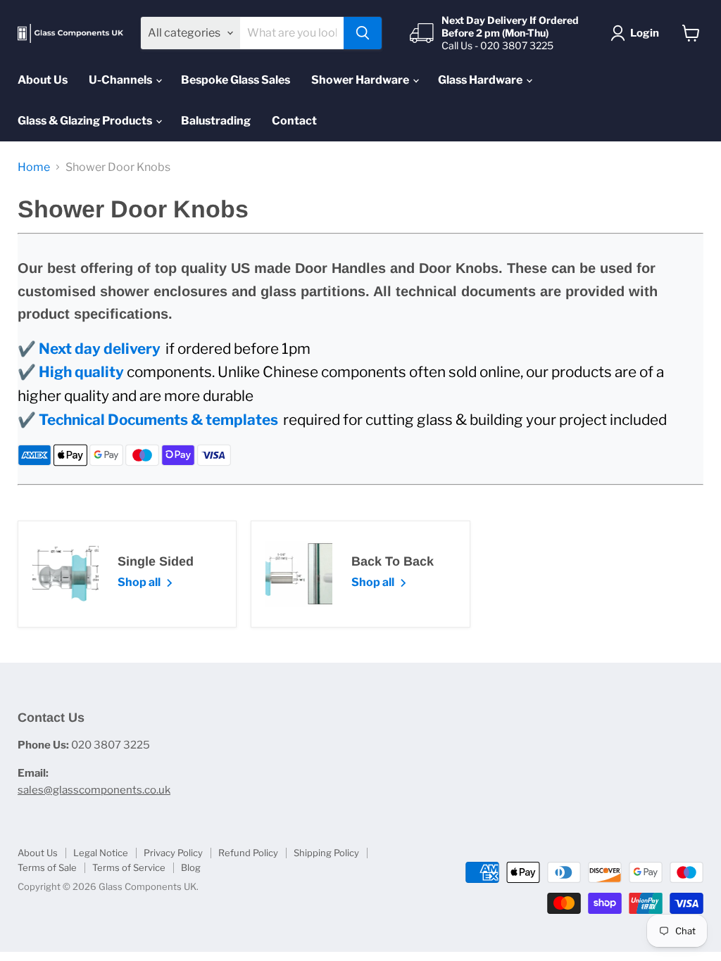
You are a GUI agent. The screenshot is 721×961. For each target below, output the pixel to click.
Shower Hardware (361, 80)
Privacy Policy (173, 852)
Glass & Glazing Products (86, 120)
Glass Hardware (481, 80)
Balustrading (216, 120)
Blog (191, 867)
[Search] (363, 33)
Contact (294, 120)
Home (34, 167)
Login (644, 33)
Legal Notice (100, 852)
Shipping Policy (326, 852)
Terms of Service (128, 867)
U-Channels (121, 80)
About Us (43, 80)
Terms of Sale (47, 867)
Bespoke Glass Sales (235, 80)
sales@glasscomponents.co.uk (94, 790)
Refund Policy (248, 852)
